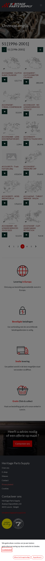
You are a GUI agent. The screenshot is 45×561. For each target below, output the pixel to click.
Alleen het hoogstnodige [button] (22, 557)
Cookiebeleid (7, 550)
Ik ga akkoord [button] (37, 557)
